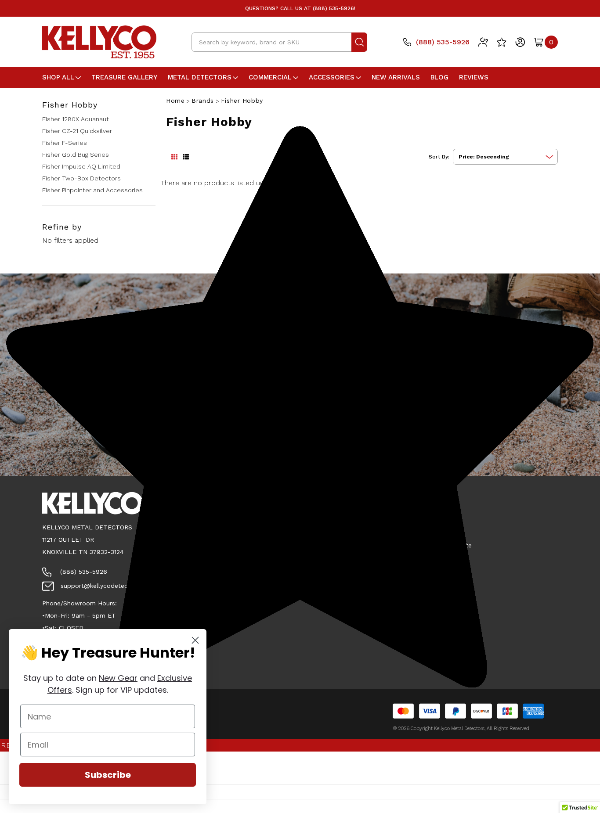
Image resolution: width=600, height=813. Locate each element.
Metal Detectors (199, 77)
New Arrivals (396, 77)
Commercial (270, 77)
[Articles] (483, 42)
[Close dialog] (195, 640)
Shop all (58, 77)
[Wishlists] (501, 42)
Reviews (473, 77)
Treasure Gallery (124, 77)
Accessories (331, 77)
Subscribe (108, 775)
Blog (439, 77)
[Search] (359, 42)
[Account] (520, 42)
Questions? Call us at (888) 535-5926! (300, 8)
